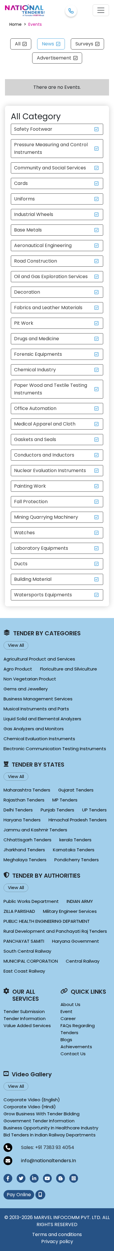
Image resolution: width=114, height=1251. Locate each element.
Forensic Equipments (38, 354)
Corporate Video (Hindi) (30, 1107)
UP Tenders (94, 810)
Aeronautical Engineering (43, 245)
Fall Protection (31, 501)
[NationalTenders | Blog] (60, 1178)
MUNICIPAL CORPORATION (31, 961)
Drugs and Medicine (36, 338)
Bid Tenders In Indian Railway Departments (50, 1135)
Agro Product (18, 669)
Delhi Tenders (18, 810)
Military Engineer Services (70, 911)
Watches (24, 532)
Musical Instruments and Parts (36, 709)
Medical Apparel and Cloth (44, 424)
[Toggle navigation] (101, 10)
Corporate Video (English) (32, 1100)
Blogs (66, 1039)
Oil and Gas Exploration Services (51, 276)
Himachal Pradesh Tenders (78, 820)
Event (66, 1011)
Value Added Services (27, 1025)
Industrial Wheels (33, 214)
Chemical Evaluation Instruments (39, 739)
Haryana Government (75, 941)
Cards (21, 183)
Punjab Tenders (57, 810)
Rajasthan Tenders (24, 800)
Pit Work (23, 323)
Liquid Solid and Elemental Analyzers (42, 719)
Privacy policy (57, 1241)
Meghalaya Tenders (25, 860)
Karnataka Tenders (73, 850)
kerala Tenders (75, 840)
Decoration (27, 292)
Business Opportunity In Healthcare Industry (51, 1128)
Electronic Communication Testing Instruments (55, 749)
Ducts (20, 563)
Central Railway (82, 961)
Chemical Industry (35, 369)
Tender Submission (24, 1011)
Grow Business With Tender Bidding (42, 1114)
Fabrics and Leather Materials (48, 307)
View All (16, 645)
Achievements (76, 1047)
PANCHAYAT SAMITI (24, 941)
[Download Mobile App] (40, 1194)
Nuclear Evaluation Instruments (50, 470)
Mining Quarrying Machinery (46, 517)
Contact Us (73, 1054)
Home (15, 24)
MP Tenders (64, 800)
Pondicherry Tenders (76, 860)
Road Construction (35, 261)
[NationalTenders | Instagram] (73, 1178)
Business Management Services (38, 699)
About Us (70, 1004)
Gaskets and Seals (35, 439)
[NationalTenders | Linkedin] (34, 1178)
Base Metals (28, 230)
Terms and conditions (57, 1234)
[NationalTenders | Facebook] (8, 1178)
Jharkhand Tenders (24, 850)
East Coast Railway (24, 971)
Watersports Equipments (43, 594)
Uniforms (24, 198)
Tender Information (25, 1018)
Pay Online (19, 1194)
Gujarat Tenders (76, 790)
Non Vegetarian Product (30, 679)
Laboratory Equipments (41, 548)
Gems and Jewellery (26, 689)
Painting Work (30, 486)
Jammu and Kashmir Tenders (35, 830)
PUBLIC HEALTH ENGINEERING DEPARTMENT (47, 921)
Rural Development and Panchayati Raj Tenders (55, 931)
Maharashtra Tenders (27, 790)
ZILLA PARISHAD (19, 911)
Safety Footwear (33, 129)
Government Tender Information (39, 1121)
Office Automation (35, 408)
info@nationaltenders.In (48, 1160)
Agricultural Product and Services (39, 659)
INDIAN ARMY (80, 901)
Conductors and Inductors (44, 455)
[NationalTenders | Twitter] (21, 1178)
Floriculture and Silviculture (68, 669)
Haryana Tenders (22, 820)
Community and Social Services (50, 167)
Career (68, 1018)
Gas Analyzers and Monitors (34, 729)
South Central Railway (27, 951)
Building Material (32, 579)
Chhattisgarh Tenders (27, 840)
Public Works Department (31, 901)
